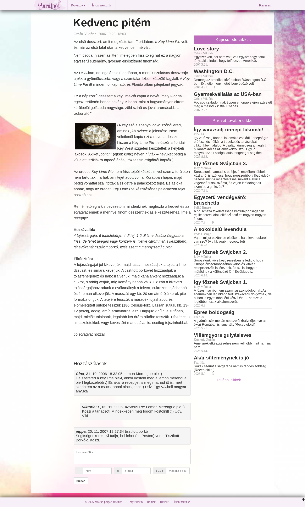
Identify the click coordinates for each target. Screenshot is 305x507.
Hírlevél (165, 501)
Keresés (265, 5)
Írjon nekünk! (102, 5)
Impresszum (136, 501)
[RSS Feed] (214, 501)
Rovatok (77, 5)
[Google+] (201, 501)
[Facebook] (194, 501)
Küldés (80, 481)
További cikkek (229, 380)
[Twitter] (207, 501)
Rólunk (151, 501)
